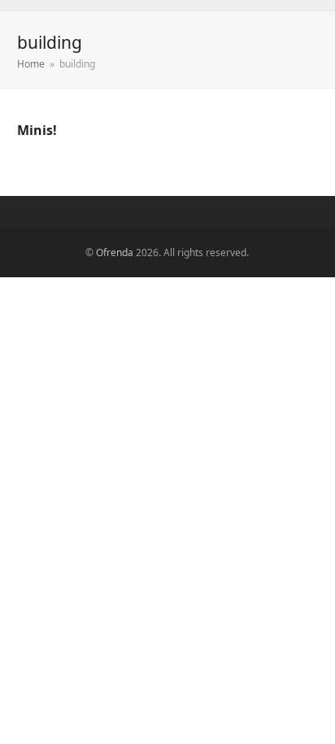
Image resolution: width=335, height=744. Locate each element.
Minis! (37, 130)
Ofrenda (114, 252)
